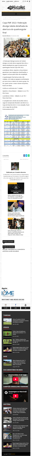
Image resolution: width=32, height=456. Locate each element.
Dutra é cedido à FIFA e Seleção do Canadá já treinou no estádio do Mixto (21, 321)
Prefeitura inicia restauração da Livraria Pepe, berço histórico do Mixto (20, 427)
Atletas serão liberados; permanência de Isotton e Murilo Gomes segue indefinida (16, 214)
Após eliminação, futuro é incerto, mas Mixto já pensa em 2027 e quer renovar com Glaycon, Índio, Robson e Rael (16, 233)
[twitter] (27, 1)
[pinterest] (29, 1)
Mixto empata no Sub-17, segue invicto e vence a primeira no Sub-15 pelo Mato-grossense (19, 362)
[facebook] (23, 1)
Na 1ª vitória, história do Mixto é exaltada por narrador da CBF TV (21, 341)
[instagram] (25, 1)
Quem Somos (9, 1)
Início (3, 1)
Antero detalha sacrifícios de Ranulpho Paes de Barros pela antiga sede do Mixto (20, 419)
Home (4, 18)
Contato (16, 1)
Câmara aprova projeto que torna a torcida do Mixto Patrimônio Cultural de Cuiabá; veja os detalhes (20, 410)
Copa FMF (8, 18)
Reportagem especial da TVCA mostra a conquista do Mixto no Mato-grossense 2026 (21, 349)
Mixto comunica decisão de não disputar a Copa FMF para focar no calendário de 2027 (15, 197)
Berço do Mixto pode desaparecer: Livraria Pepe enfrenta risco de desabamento (20, 436)
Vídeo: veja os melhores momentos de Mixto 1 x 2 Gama (19, 333)
